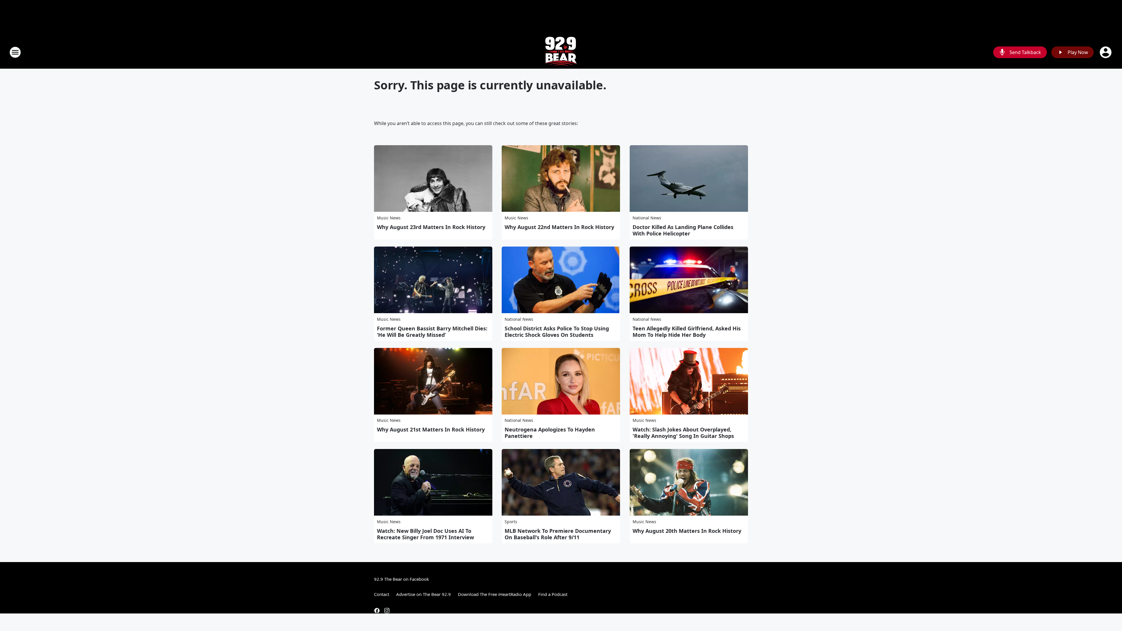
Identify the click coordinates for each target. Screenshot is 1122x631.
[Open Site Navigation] (15, 52)
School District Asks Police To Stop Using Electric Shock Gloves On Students (557, 331)
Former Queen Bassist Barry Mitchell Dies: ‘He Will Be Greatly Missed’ (432, 331)
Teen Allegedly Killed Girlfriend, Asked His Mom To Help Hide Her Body (687, 331)
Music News (389, 218)
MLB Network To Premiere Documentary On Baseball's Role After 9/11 (558, 534)
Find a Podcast (552, 594)
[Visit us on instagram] (386, 610)
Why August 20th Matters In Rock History (687, 531)
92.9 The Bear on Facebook (401, 579)
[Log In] (1106, 52)
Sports (511, 521)
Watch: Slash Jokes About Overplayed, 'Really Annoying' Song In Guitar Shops (683, 432)
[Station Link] (561, 52)
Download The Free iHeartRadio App (494, 594)
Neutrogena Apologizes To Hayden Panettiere (550, 432)
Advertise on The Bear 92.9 (423, 594)
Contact (381, 594)
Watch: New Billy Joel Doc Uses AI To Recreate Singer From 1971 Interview (425, 534)
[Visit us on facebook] (376, 610)
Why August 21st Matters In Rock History (431, 429)
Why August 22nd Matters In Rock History (559, 227)
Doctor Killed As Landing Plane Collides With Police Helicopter (683, 230)
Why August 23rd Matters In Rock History (431, 227)
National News (647, 218)
